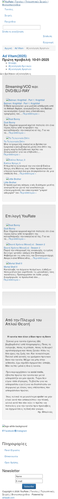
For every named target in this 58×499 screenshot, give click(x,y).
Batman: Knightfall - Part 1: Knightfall (22, 103)
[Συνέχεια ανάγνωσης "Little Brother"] (29, 178)
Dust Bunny (9, 122)
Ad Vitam (19, 48)
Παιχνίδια (10, 21)
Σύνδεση (47, 36)
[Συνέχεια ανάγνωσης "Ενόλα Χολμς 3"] (29, 159)
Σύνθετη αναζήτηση (13, 31)
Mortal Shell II (10, 266)
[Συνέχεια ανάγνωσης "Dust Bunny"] (29, 119)
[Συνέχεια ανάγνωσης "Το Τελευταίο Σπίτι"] (29, 138)
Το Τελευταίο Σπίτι (14, 141)
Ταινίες (9, 9)
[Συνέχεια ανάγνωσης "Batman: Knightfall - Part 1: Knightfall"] (29, 99)
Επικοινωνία (11, 456)
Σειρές (8, 15)
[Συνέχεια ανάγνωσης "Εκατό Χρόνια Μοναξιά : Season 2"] (29, 244)
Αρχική (8, 48)
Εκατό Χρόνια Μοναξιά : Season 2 (22, 247)
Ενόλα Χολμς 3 (12, 163)
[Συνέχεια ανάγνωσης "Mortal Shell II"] (29, 263)
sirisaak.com (8, 497)
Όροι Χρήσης (11, 462)
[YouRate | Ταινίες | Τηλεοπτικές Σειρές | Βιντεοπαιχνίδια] (29, 3)
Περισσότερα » (31, 113)
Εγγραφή (48, 42)
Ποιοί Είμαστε (12, 450)
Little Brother (10, 182)
